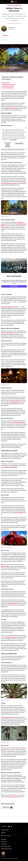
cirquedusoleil (5, 35)
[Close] (25, 127)
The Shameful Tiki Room (13, 603)
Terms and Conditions (5, 846)
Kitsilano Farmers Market (11, 467)
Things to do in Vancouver (14, 5)
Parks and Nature (6, 82)
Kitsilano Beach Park (15, 402)
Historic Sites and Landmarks (8, 84)
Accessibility (3, 839)
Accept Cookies (19, 143)
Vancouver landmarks (6, 332)
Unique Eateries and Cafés (8, 86)
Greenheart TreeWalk (6, 306)
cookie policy (13, 139)
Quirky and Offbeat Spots (7, 87)
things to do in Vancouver (12, 108)
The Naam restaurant (11, 637)
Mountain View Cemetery (19, 422)
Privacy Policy (4, 843)
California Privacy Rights (6, 848)
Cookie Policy (4, 841)
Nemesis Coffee (19, 512)
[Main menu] (2, 2)
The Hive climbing (5, 717)
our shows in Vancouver (13, 796)
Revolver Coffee (5, 566)
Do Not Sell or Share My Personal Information (8, 143)
